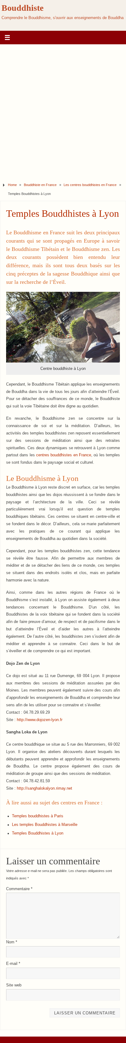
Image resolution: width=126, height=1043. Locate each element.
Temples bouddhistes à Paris (37, 816)
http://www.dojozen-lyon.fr (39, 720)
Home (12, 185)
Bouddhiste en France (40, 185)
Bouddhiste (22, 8)
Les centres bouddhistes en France (90, 185)
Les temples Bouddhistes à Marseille (44, 825)
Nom (11, 942)
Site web (13, 985)
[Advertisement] (63, 111)
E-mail (13, 964)
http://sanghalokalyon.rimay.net (44, 788)
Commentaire (19, 889)
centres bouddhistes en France (63, 455)
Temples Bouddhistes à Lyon (37, 833)
